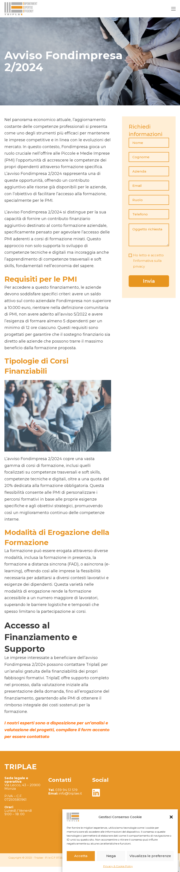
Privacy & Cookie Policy (118, 866)
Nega (111, 856)
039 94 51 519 (66, 790)
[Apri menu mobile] (173, 9)
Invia (149, 281)
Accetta (80, 856)
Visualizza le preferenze (150, 856)
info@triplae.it (70, 793)
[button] (171, 817)
